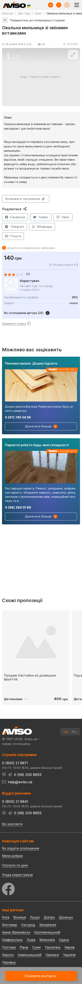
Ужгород (28, 924)
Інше (38, 13)
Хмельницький (29, 954)
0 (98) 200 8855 (28, 813)
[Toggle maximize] (73, 54)
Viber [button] (65, 217)
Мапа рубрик (12, 855)
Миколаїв (47, 939)
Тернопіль (53, 947)
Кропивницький (47, 932)
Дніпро (49, 917)
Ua (65, 732)
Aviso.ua (7, 13)
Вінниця (19, 917)
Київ (5, 917)
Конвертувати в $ (65, 264)
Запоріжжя (47, 924)
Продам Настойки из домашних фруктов (30, 677)
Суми (36, 947)
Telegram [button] (17, 227)
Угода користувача (17, 874)
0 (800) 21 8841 (15, 801)
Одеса (64, 939)
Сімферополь (12, 939)
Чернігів (69, 954)
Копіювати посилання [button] (22, 199)
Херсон (8, 954)
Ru (74, 732)
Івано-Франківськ (16, 932)
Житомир (9, 924)
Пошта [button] (15, 236)
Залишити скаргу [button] (14, 323)
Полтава (9, 947)
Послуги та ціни (15, 865)
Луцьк (35, 917)
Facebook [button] (17, 217)
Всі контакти (12, 824)
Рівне (24, 947)
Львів (31, 939)
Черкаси (52, 954)
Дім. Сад (24, 13)
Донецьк (66, 917)
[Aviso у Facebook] (41, 888)
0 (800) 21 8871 (15, 763)
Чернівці (9, 962)
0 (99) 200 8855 (28, 775)
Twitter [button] (43, 217)
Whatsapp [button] (44, 227)
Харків (69, 947)
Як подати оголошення (20, 848)
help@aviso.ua (20, 782)
